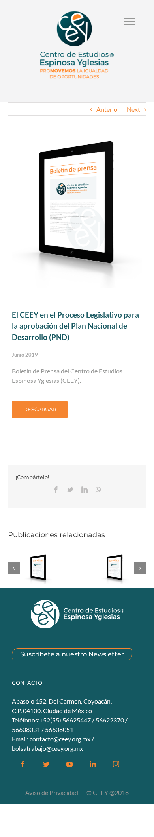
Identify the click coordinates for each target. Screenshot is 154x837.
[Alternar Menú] (129, 21)
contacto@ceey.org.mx (60, 739)
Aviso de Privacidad (52, 792)
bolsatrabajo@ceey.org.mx (47, 748)
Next (133, 109)
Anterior (108, 109)
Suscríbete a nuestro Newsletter (72, 654)
